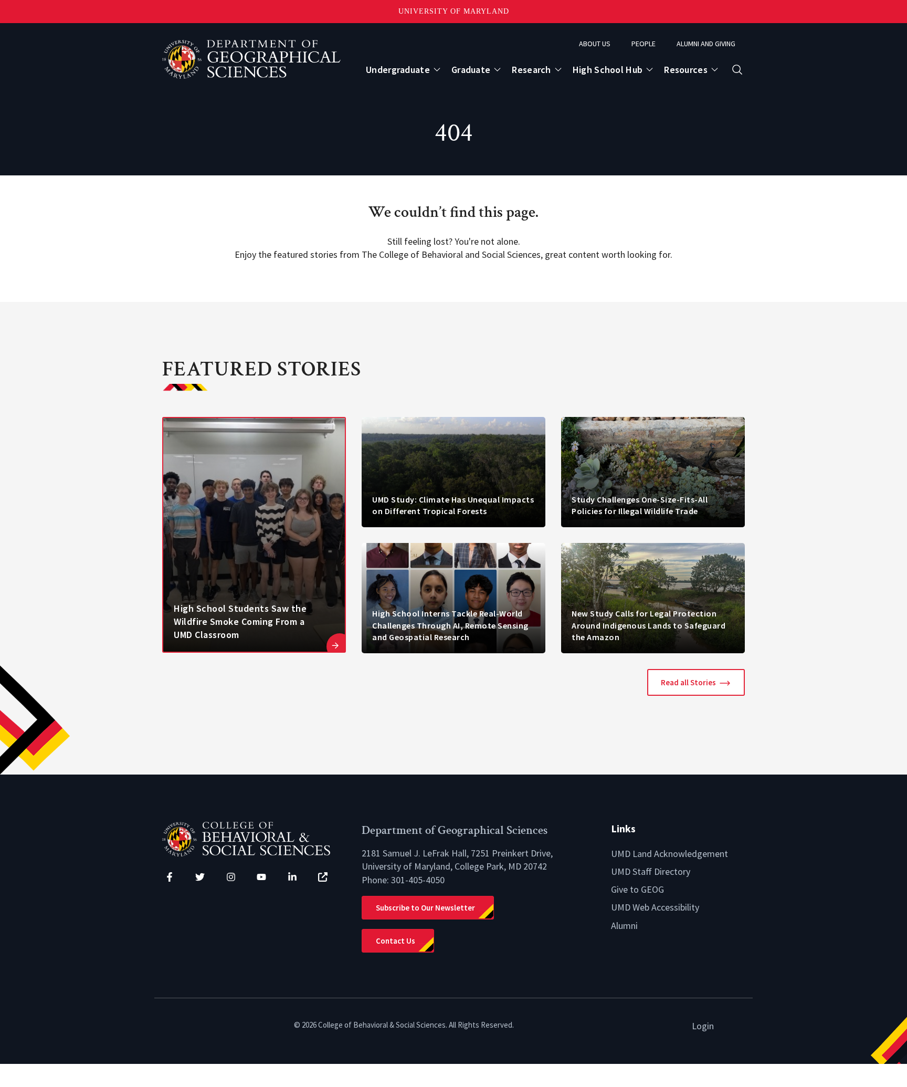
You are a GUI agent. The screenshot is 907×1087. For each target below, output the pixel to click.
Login (703, 1026)
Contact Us (395, 941)
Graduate (470, 70)
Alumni (624, 925)
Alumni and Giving (706, 43)
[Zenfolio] (322, 877)
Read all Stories (688, 682)
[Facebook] (169, 877)
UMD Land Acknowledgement (669, 854)
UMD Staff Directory (650, 871)
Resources (686, 70)
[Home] (254, 838)
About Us (594, 43)
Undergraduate (398, 70)
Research (531, 70)
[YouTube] (261, 877)
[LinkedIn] (292, 877)
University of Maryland (453, 11)
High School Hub (608, 70)
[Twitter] (200, 877)
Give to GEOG (637, 889)
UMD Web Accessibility (655, 907)
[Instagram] (231, 877)
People (643, 43)
